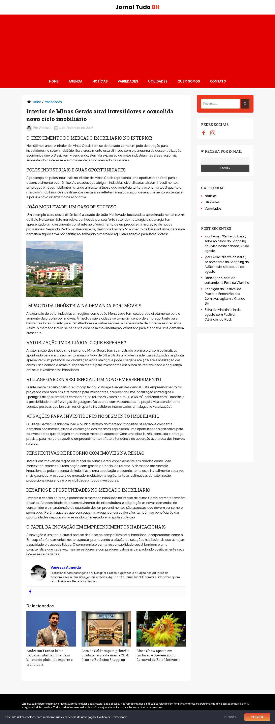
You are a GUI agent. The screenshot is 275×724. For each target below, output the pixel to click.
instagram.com (212, 132)
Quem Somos (189, 81)
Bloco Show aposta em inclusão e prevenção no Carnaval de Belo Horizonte (158, 655)
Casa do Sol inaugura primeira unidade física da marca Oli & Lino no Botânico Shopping (105, 655)
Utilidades (157, 81)
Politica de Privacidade (112, 717)
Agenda (75, 81)
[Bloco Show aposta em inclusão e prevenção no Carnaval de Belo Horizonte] (161, 629)
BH (137, 7)
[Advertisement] (137, 45)
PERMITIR (257, 717)
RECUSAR (230, 717)
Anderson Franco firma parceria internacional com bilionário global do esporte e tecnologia (49, 657)
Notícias (100, 81)
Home (54, 81)
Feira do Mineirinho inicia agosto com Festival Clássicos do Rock (223, 314)
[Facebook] (30, 592)
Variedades (128, 81)
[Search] (245, 104)
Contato (218, 81)
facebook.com (203, 132)
